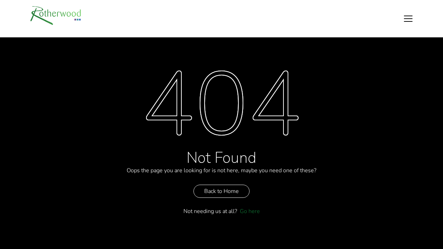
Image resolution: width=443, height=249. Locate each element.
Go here (250, 211)
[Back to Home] (55, 15)
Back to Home (221, 191)
